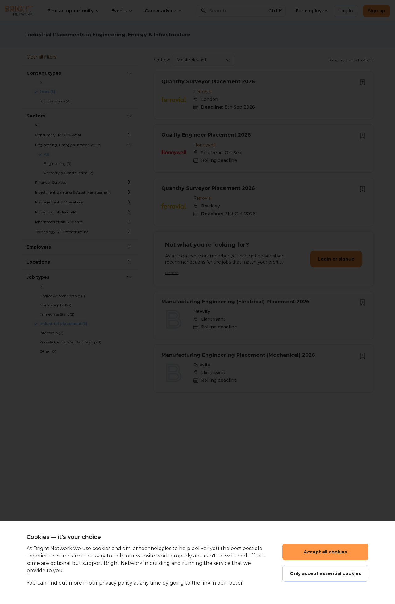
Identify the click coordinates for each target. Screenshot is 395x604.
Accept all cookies (325, 552)
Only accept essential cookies (325, 573)
